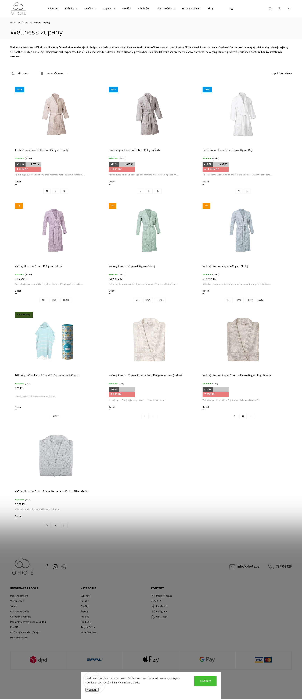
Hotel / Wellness (89, 632)
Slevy (13, 606)
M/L (43, 300)
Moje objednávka (19, 637)
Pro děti (85, 617)
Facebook (46, 566)
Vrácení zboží (17, 601)
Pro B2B (14, 627)
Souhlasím (205, 681)
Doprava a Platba (19, 596)
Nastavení (92, 690)
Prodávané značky (20, 611)
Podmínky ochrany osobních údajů (28, 622)
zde (137, 683)
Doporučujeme (54, 73)
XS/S (54, 300)
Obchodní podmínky (20, 617)
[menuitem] (53, 8)
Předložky (86, 622)
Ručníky (85, 601)
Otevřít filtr (19, 73)
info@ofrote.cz (248, 566)
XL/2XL (66, 300)
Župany (84, 611)
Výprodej (85, 596)
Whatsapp (64, 566)
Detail (18, 181)
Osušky (85, 606)
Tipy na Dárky (88, 627)
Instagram (55, 566)
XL (64, 191)
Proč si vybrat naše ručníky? (24, 632)
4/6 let (55, 416)
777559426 (284, 566)
